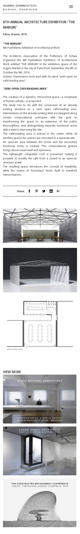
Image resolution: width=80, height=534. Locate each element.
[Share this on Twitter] (44, 192)
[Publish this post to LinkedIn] (51, 192)
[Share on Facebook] (29, 192)
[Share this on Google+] (58, 192)
